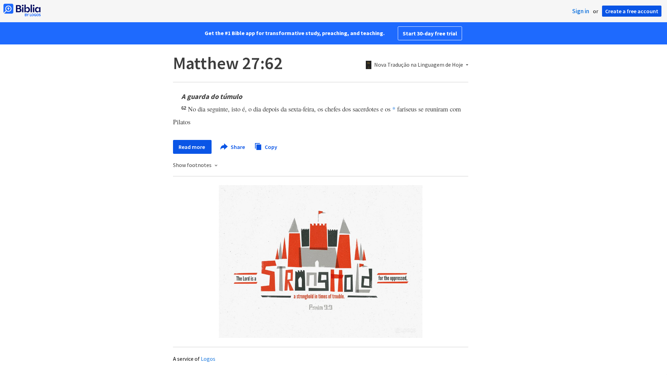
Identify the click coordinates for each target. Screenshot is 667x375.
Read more (192, 146)
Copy (270, 146)
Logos (208, 358)
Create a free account (631, 11)
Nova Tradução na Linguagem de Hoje (418, 65)
